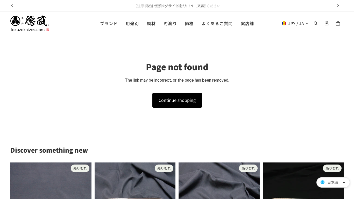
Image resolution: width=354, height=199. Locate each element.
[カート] (338, 23)
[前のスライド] (12, 5)
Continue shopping (177, 100)
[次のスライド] (338, 5)
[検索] (315, 23)
